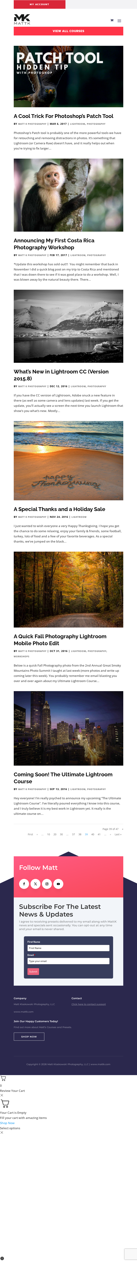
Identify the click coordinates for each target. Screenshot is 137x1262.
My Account (39, 4)
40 (92, 834)
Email (31, 955)
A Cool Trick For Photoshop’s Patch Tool (63, 116)
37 (73, 834)
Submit (33, 971)
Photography (96, 123)
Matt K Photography (32, 123)
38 (79, 834)
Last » (118, 834)
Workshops (21, 656)
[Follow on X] (35, 884)
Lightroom (77, 123)
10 (48, 834)
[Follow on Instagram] (47, 884)
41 (99, 834)
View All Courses (68, 31)
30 (61, 834)
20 (55, 834)
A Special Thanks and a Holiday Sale (59, 509)
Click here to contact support (89, 1004)
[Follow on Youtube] (58, 884)
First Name (33, 941)
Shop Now (29, 1036)
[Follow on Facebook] (24, 884)
